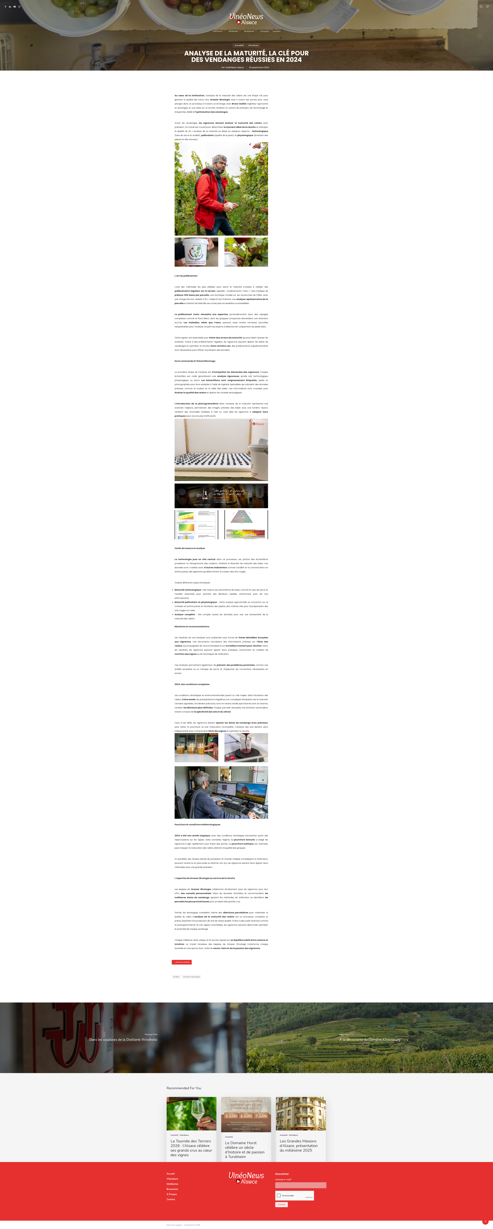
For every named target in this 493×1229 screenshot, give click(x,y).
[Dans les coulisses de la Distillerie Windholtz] (123, 1038)
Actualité (239, 45)
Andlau (176, 977)
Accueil (171, 1173)
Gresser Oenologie (191, 977)
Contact (171, 1199)
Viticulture (253, 45)
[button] (487, 6)
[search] (481, 6)
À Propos (172, 1194)
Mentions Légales (175, 1225)
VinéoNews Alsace (234, 67)
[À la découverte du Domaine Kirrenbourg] (369, 1038)
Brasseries (172, 1189)
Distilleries (172, 1183)
